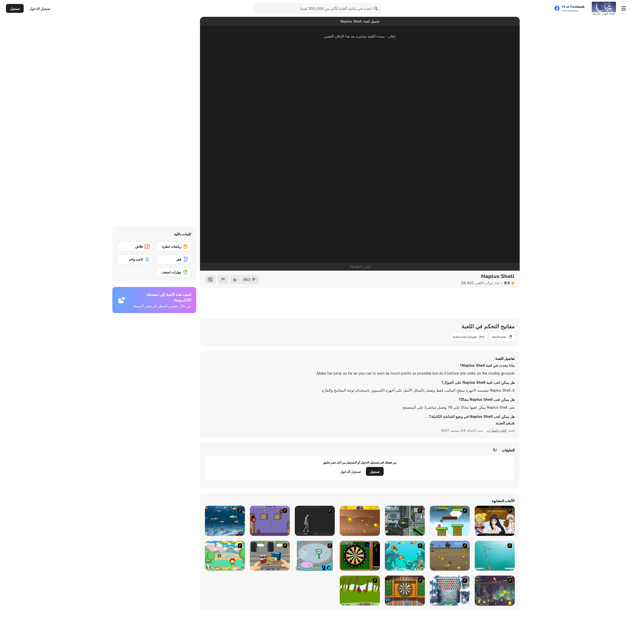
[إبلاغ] (222, 279)
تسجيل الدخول (40, 8)
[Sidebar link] (624, 8)
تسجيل (15, 8)
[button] (505, 422)
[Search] (376, 8)
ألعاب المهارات (497, 430)
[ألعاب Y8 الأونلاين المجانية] (604, 8)
